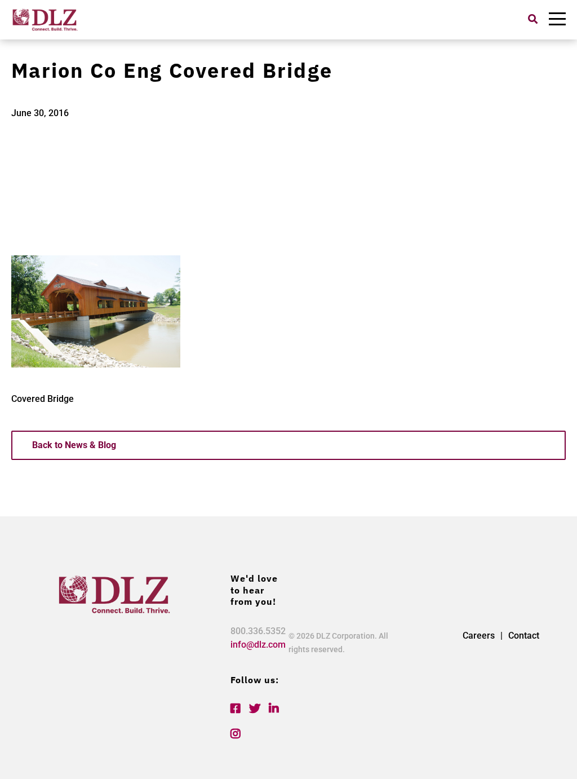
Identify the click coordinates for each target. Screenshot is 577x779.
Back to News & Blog (74, 445)
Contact (523, 635)
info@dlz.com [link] (258, 644)
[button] (532, 19)
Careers (479, 635)
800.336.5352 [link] (258, 631)
